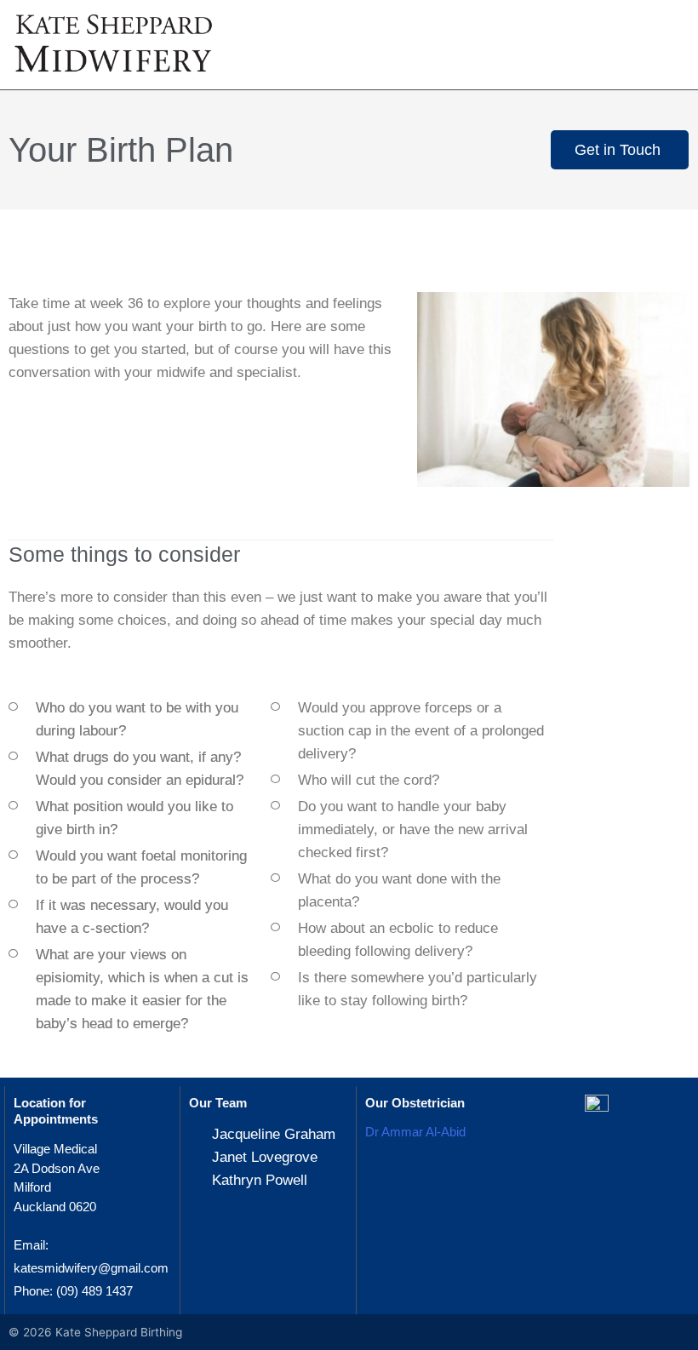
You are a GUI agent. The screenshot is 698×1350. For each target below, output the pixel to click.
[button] (658, 49)
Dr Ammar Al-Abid (415, 1131)
